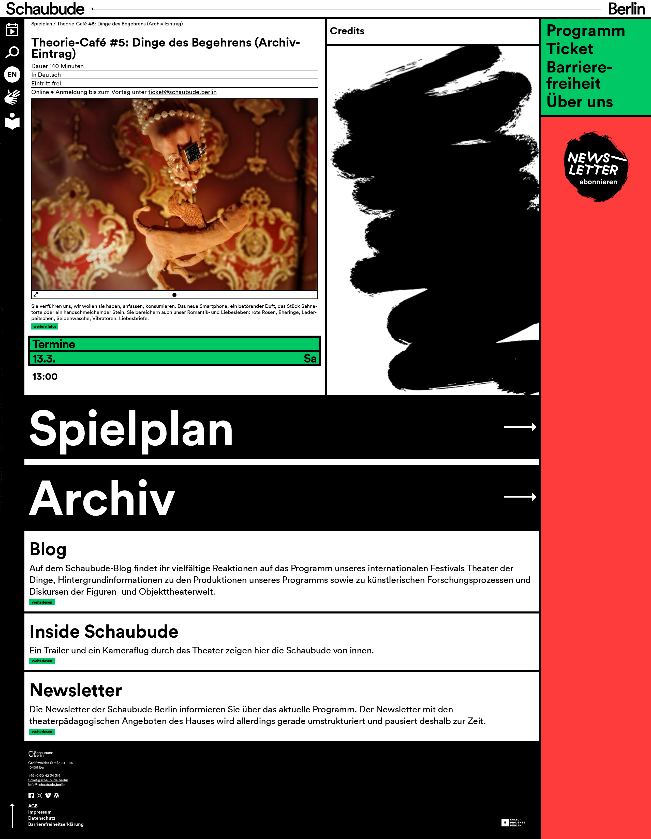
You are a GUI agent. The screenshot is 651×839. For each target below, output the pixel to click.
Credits (347, 31)
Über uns (579, 101)
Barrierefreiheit (579, 74)
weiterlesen (42, 602)
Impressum (40, 812)
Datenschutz (41, 818)
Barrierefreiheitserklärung (56, 824)
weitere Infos (44, 326)
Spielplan (41, 24)
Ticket (570, 48)
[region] (596, 118)
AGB (33, 806)
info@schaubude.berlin (46, 784)
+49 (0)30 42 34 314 (44, 775)
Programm (586, 30)
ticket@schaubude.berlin (182, 92)
